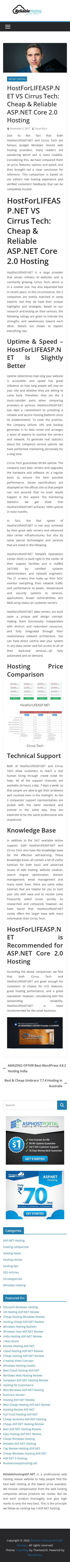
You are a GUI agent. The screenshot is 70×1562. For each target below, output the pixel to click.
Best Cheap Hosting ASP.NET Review (26, 1404)
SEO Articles (11, 1272)
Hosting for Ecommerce (18, 1385)
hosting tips (10, 1266)
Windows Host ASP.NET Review (23, 1331)
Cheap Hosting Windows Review (24, 1317)
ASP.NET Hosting (17, 79)
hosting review (12, 1259)
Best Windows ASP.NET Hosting (23, 1390)
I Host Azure (11, 1341)
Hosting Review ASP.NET (19, 1409)
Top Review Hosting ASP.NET (21, 1448)
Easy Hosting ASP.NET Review (22, 1434)
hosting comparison (16, 1247)
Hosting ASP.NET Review (19, 1400)
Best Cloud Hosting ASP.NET (21, 1370)
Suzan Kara (41, 128)
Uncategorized (12, 1279)
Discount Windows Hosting (20, 1307)
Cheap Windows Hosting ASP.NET (24, 1453)
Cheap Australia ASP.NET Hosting (24, 1419)
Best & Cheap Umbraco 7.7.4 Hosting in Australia (33, 1083)
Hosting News (12, 1253)
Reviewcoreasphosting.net (20, 1463)
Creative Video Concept (18, 1361)
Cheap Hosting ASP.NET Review (23, 1356)
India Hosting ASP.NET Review (22, 1336)
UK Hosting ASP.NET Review (21, 1312)
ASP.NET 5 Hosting (15, 1458)
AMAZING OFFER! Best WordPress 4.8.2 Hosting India (37, 1068)
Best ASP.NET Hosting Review (22, 1429)
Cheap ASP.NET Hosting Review (23, 1424)
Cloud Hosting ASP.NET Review (23, 1351)
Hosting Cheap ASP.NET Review (23, 1322)
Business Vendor (14, 1395)
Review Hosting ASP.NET (19, 1346)
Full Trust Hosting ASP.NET (20, 1414)
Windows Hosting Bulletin (20, 1326)
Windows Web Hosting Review (22, 1375)
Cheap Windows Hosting (19, 1439)
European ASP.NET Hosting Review (25, 1380)
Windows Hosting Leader (19, 1365)
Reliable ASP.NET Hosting (19, 1443)
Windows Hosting (14, 1285)
